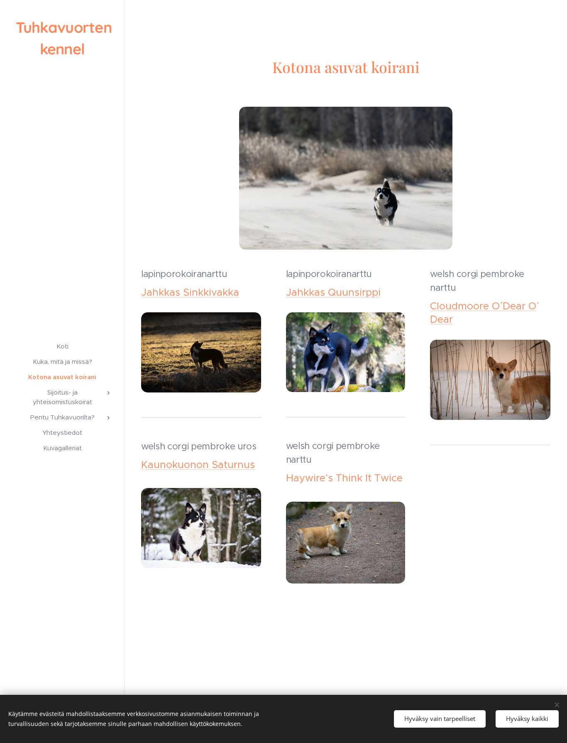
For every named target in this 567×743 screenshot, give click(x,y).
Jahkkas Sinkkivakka (190, 292)
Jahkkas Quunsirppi (333, 292)
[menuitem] (62, 346)
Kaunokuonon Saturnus (198, 465)
